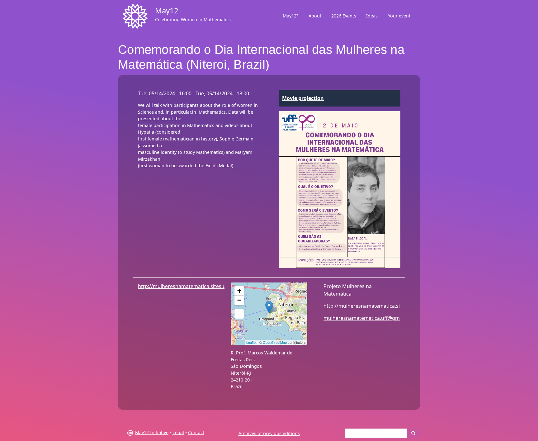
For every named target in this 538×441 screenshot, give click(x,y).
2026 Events (343, 16)
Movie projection (303, 98)
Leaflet (251, 342)
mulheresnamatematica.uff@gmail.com (370, 318)
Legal (178, 432)
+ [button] (239, 291)
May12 (166, 10)
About (315, 16)
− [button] (239, 300)
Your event (399, 16)
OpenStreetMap (275, 342)
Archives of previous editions (269, 433)
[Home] (135, 16)
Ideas (372, 16)
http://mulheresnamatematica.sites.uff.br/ (188, 286)
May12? (290, 16)
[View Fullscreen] (239, 314)
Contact (196, 432)
